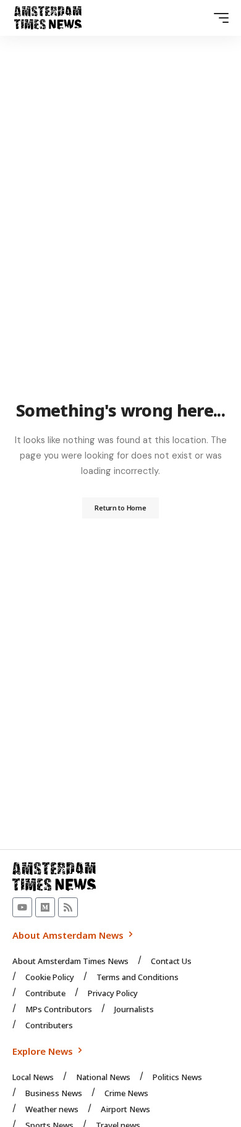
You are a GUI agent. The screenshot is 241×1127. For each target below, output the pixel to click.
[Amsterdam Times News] (47, 18)
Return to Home (120, 507)
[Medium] (45, 907)
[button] (218, 18)
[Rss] (68, 907)
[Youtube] (22, 907)
